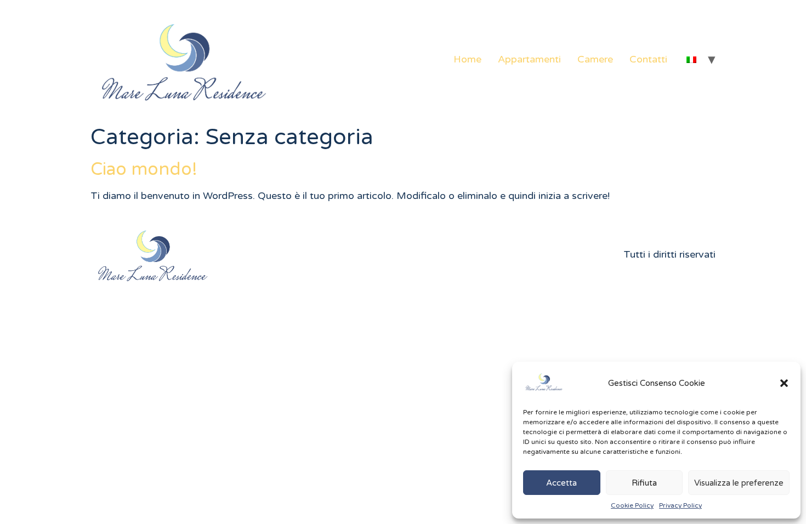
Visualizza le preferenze (739, 483)
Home (467, 59)
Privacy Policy (680, 505)
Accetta (561, 483)
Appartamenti (529, 59)
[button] (784, 383)
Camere (595, 59)
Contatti (648, 59)
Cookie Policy (632, 505)
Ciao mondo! (143, 169)
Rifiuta (644, 483)
